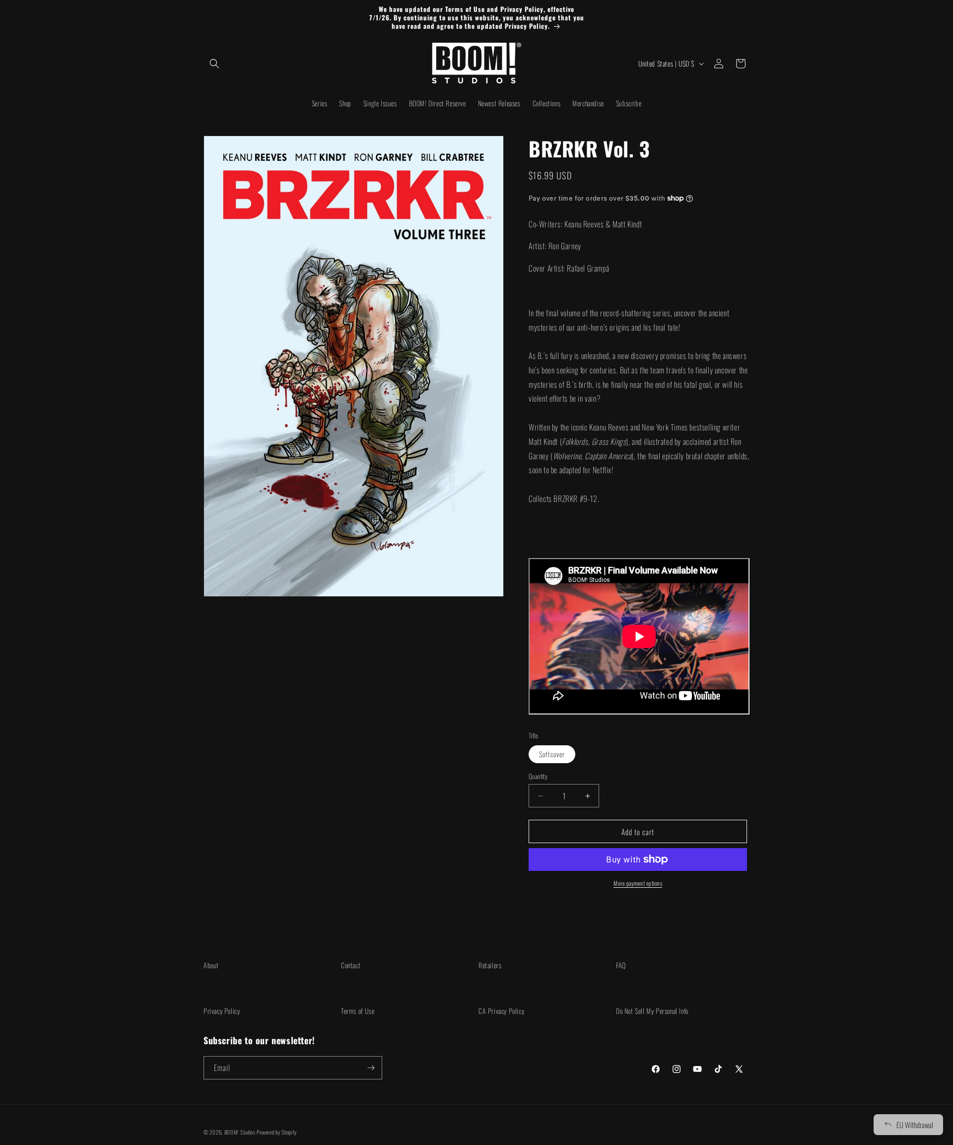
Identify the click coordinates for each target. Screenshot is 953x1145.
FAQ (621, 965)
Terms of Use (357, 1010)
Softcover (552, 754)
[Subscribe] (371, 1067)
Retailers (489, 965)
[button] (214, 63)
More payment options (637, 883)
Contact (350, 965)
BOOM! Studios (240, 1132)
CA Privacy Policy (501, 1010)
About (211, 965)
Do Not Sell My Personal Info (652, 1010)
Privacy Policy (222, 1010)
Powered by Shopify (277, 1132)
